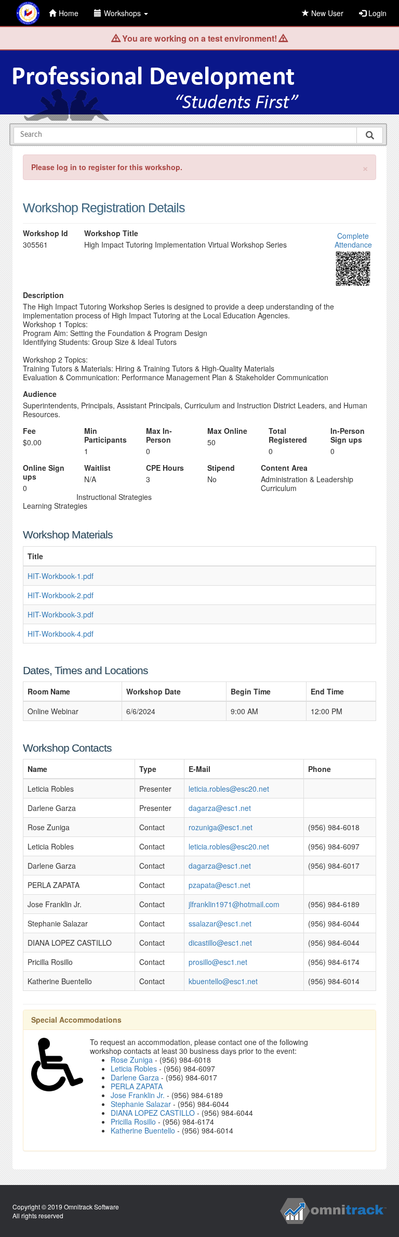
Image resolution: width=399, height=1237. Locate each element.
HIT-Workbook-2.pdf (61, 595)
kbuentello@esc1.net (223, 981)
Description (43, 295)
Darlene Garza (135, 1077)
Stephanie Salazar (141, 1104)
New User (326, 13)
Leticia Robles (134, 1068)
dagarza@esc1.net (220, 808)
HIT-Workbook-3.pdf (61, 614)
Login (376, 13)
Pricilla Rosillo (133, 1121)
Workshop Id (45, 233)
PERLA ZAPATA (137, 1086)
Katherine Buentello (143, 1130)
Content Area (284, 467)
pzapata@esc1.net (219, 885)
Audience (40, 394)
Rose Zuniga (132, 1059)
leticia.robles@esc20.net (229, 788)
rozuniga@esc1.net (220, 827)
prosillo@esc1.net (218, 962)
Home (68, 13)
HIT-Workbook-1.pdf (61, 576)
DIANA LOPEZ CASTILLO (153, 1112)
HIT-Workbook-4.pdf (61, 633)
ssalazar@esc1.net (220, 923)
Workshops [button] (123, 13)
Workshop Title (111, 233)
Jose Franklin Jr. (138, 1095)
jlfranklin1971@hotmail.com (234, 904)
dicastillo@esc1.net (220, 942)
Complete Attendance (353, 240)
